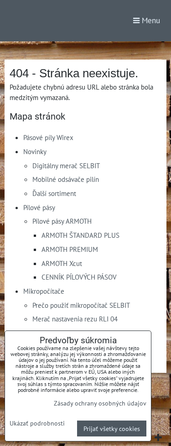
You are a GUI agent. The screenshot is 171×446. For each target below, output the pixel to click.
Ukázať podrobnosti (37, 423)
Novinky (35, 151)
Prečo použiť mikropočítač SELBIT (81, 305)
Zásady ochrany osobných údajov (100, 403)
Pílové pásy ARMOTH (62, 221)
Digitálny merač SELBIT (66, 165)
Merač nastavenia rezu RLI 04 (75, 318)
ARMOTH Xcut (61, 263)
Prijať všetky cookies (111, 428)
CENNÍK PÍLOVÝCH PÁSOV (79, 276)
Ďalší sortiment (54, 193)
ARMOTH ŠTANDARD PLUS (80, 235)
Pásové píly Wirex (48, 137)
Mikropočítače (43, 291)
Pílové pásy (39, 207)
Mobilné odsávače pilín (65, 179)
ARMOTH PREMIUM (69, 249)
